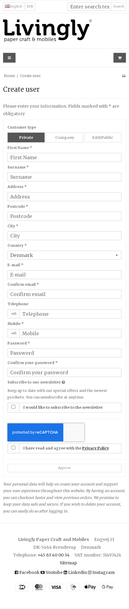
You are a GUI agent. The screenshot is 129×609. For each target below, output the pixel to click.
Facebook (29, 572)
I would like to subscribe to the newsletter (63, 407)
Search (118, 6)
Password (19, 343)
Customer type (22, 127)
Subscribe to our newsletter (51, 381)
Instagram (103, 572)
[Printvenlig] (124, 75)
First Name (20, 147)
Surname (18, 167)
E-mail (15, 265)
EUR (30, 6)
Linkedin (77, 572)
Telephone (18, 304)
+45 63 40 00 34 (54, 555)
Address (17, 186)
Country (17, 245)
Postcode (18, 206)
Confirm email (23, 284)
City (13, 226)
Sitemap (68, 563)
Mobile (16, 323)
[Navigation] (9, 58)
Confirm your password (33, 362)
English (16, 6)
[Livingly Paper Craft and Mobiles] (64, 30)
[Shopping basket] (119, 58)
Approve (64, 468)
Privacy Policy (95, 448)
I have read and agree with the (66, 448)
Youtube (54, 572)
